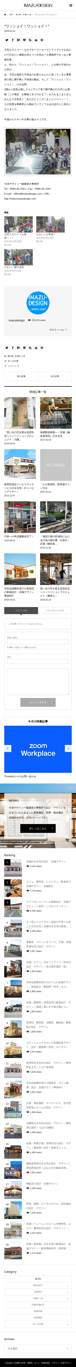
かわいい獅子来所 (14, 267)
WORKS (38, 1292)
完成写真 (38, 1311)
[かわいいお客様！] (50, 224)
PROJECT (38, 1285)
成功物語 (38, 1317)
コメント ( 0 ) (21, 610)
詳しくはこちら (38, 828)
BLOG (11, 356)
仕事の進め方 (38, 1304)
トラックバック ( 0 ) (55, 610)
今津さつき (20, 356)
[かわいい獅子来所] (18, 257)
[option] (38, 752)
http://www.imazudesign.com (20, 198)
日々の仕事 (13, 361)
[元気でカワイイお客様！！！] (18, 224)
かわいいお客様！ (46, 234)
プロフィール (56, 329)
